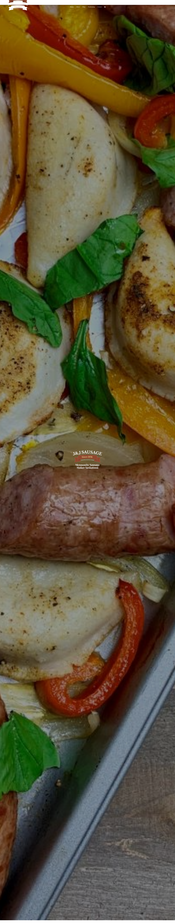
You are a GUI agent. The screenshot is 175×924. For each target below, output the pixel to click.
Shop (83, 7)
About (78, 7)
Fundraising (91, 7)
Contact (100, 7)
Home (72, 7)
